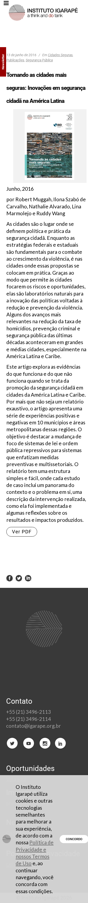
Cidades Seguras (60, 55)
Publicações (15, 60)
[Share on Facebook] (9, 578)
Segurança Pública (39, 60)
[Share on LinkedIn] (28, 578)
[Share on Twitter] (19, 578)
